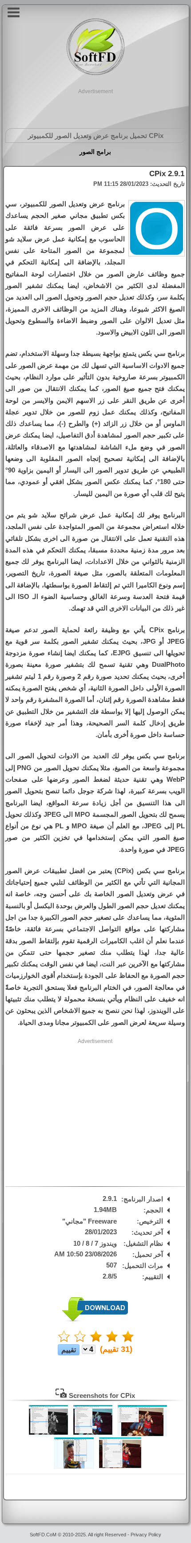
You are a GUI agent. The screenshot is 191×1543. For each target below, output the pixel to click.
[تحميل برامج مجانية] (95, 73)
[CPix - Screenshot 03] (48, 1434)
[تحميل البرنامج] (95, 1319)
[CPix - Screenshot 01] (142, 1434)
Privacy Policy (146, 1534)
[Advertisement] (95, 106)
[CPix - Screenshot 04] (120, 1466)
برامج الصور (95, 151)
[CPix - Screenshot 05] (74, 1466)
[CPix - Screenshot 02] (92, 1434)
